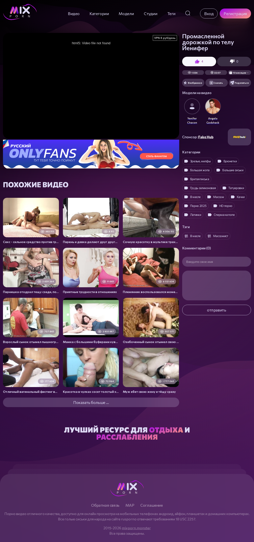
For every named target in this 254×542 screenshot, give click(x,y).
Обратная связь (105, 505)
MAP (129, 505)
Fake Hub (206, 137)
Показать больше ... (91, 402)
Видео (74, 13)
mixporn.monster (136, 528)
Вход (209, 13)
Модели (126, 13)
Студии (150, 13)
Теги (171, 13)
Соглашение (151, 505)
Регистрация (235, 13)
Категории (99, 13)
